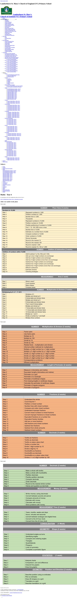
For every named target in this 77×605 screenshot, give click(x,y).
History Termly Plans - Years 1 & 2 (13, 137)
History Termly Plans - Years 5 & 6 (13, 139)
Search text (2, 19)
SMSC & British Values (9, 24)
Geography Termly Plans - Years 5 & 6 (14, 135)
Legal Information (20, 589)
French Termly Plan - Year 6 (12, 131)
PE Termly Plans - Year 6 (11, 147)
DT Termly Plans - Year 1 (11, 119)
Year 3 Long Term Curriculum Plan (11, 64)
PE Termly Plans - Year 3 (11, 144)
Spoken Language (10, 82)
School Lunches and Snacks (10, 29)
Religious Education (8, 149)
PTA (6, 39)
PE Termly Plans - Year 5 (11, 146)
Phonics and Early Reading (10, 84)
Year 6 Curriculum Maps (11, 71)
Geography (7, 132)
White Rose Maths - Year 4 (7, 177)
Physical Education (8, 141)
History (6, 136)
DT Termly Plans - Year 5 (11, 123)
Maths (6, 87)
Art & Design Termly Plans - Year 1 (13, 105)
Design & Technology (9, 118)
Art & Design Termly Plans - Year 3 (13, 107)
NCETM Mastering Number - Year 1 (13, 89)
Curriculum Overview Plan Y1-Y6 (11, 55)
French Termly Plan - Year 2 (12, 127)
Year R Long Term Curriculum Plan (11, 58)
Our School (5, 19)
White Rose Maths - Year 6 (12, 98)
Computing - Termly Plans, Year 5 (13, 116)
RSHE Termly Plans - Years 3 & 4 (13, 158)
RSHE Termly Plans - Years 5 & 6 (13, 159)
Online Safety (7, 44)
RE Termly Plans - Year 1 (11, 150)
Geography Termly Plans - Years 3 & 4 (14, 134)
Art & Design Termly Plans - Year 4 (13, 108)
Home (4, 18)
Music (6, 140)
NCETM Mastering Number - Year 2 (13, 90)
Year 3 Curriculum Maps (11, 65)
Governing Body (8, 38)
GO (16, 19)
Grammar (9, 78)
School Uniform (8, 26)
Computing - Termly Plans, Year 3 (13, 114)
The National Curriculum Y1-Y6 (11, 54)
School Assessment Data (9, 41)
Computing (7, 111)
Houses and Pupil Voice (9, 28)
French (6, 125)
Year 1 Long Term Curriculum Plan (11, 60)
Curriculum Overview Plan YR (10, 56)
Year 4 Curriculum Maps (11, 67)
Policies (4, 160)
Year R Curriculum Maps (11, 59)
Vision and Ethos (8, 23)
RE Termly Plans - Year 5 (11, 154)
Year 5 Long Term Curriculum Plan (11, 68)
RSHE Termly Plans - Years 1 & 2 (13, 157)
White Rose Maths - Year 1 (12, 92)
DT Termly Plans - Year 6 (11, 124)
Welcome (6, 20)
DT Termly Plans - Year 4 (11, 122)
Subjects (4, 72)
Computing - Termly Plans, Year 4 (13, 115)
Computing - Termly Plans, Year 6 (13, 117)
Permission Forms (8, 34)
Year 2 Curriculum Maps (11, 63)
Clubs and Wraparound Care (10, 30)
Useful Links (7, 33)
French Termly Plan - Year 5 (12, 130)
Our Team (4, 36)
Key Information (6, 40)
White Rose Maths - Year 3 (7, 176)
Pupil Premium (7, 46)
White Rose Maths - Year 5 (7, 178)
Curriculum (5, 52)
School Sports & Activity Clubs (10, 31)
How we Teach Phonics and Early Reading (15, 85)
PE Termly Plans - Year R (11, 148)
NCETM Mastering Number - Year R (14, 88)
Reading (8, 80)
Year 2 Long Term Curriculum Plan (11, 62)
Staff (6, 37)
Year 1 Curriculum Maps (11, 61)
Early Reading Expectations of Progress (14, 86)
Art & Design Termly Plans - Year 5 (13, 109)
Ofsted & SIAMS (8, 50)
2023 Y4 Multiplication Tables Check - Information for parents (11, 199)
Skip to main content (4, 0)
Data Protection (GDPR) (9, 49)
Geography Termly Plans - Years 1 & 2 (14, 133)
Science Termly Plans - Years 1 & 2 (13, 101)
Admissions (7, 21)
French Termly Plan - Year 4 (12, 129)
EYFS (6, 73)
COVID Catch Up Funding (10, 47)
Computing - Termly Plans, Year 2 (13, 113)
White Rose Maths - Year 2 (7, 175)
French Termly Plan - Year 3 (12, 128)
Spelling (8, 81)
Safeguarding (7, 43)
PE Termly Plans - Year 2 (11, 143)
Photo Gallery (5, 161)
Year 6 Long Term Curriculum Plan (11, 70)
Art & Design (7, 104)
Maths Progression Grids (11, 99)
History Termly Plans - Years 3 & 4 (13, 138)
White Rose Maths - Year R (12, 91)
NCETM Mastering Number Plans (13, 74)
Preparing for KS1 (10, 76)
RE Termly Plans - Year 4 (11, 153)
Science (6, 100)
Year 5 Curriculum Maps (11, 69)
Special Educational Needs (9, 45)
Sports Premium (8, 48)
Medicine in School (8, 32)
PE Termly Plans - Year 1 (11, 142)
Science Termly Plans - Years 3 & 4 (13, 102)
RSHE (6, 156)
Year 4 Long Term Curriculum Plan (11, 66)
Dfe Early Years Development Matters (11, 57)
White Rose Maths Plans (11, 75)
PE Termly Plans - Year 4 (11, 145)
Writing (8, 83)
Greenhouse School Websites (7, 595)
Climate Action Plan (8, 51)
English (6, 77)
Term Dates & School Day (9, 35)
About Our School (8, 22)
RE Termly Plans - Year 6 (11, 155)
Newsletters (7, 27)
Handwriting (9, 79)
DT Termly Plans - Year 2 (11, 120)
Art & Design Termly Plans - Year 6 (13, 110)
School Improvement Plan (9, 25)
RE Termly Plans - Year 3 (11, 152)
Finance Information (8, 42)
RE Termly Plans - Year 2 (11, 151)
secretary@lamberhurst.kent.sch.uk (16, 592)
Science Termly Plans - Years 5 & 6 (13, 103)
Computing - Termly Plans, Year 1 (13, 112)
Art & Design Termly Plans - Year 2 (13, 106)
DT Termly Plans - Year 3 (11, 121)
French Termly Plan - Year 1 (12, 126)
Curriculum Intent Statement (10, 53)
